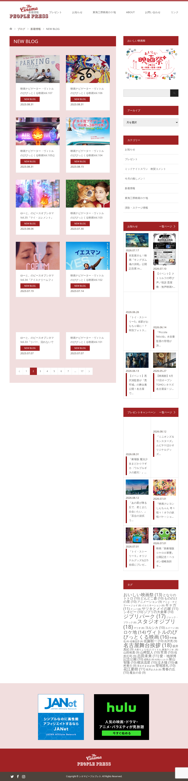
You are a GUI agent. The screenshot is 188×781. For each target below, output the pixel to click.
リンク (174, 12)
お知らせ (77, 12)
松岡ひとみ (161, 659)
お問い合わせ (152, 12)
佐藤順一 (153, 641)
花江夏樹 (134, 669)
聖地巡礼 (165, 665)
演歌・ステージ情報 (136, 207)
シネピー (133, 612)
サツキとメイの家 (160, 608)
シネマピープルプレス (90, 776)
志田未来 (148, 655)
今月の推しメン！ (135, 178)
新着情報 (33, 12)
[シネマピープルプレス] (94, 765)
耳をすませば (146, 665)
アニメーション (149, 602)
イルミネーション (153, 605)
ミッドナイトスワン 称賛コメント (145, 169)
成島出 (149, 659)
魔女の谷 (138, 673)
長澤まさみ (153, 669)
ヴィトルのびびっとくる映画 (150, 634)
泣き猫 (166, 662)
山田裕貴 (131, 652)
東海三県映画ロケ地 (104, 12)
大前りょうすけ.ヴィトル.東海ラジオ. (156, 649)
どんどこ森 (151, 598)
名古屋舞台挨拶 (147, 645)
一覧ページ (165, 226)
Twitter (12, 776)
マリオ (139, 628)
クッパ (135, 609)
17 (82, 371)
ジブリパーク (144, 616)
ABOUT (130, 12)
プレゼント (55, 12)
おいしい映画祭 (142, 594)
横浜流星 (147, 662)
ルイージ (171, 628)
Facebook (18, 776)
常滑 (166, 652)
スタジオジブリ (149, 624)
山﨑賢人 (150, 652)
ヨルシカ (155, 627)
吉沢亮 (170, 641)
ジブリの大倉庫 (158, 612)
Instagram (23, 776)
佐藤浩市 (136, 641)
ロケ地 (134, 632)
